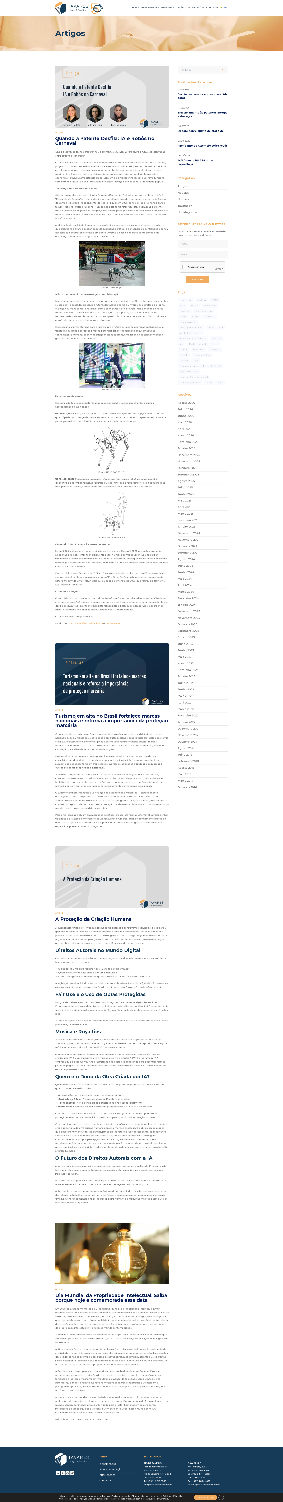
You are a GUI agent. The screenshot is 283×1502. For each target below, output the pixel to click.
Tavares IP (185, 205)
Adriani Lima (96, 623)
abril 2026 (184, 429)
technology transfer (190, 382)
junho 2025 (186, 494)
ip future (216, 338)
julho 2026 (185, 409)
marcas (183, 349)
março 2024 (186, 591)
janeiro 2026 (186, 448)
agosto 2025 (186, 481)
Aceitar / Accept (205, 1497)
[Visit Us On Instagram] (67, 1473)
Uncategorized (188, 212)
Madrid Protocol (197, 344)
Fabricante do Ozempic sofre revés (203, 145)
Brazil (182, 305)
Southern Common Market (194, 377)
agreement (186, 300)
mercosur (215, 349)
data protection (204, 311)
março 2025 (186, 513)
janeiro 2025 (186, 526)
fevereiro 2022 (188, 715)
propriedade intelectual (192, 366)
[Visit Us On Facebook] (62, 1473)
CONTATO (105, 1480)
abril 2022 (184, 702)
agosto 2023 (186, 637)
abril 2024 (185, 585)
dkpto (195, 316)
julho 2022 (185, 683)
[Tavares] (79, 7)
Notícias (183, 192)
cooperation (210, 305)
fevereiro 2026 (188, 442)
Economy (209, 316)
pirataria (184, 360)
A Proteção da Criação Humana (93, 919)
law (181, 344)
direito (183, 316)
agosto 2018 (186, 767)
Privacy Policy (162, 1499)
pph (196, 360)
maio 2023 (185, 657)
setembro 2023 (188, 630)
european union (188, 322)
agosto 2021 (186, 748)
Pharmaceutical (202, 355)
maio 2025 (184, 500)
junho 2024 (186, 572)
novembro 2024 (189, 539)
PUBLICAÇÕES (107, 1475)
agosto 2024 (186, 559)
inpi (221, 327)
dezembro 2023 (189, 611)
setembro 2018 (188, 761)
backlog (202, 300)
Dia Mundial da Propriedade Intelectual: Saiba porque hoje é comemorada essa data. (111, 1297)
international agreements (193, 338)
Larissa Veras (112, 623)
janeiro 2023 (186, 676)
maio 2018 (184, 774)
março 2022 (186, 709)
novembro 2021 (189, 735)
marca (215, 344)
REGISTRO (215, 366)
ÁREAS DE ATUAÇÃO (110, 1469)
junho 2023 (186, 650)
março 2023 (186, 663)
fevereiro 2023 (188, 670)
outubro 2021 (187, 741)
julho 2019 (185, 754)
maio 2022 (185, 696)
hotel (210, 327)
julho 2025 (185, 487)
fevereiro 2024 (188, 598)
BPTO (215, 300)
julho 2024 (185, 565)
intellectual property (190, 333)
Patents (184, 355)
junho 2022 (186, 689)
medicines (198, 349)
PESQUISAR (224, 69)
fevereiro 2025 (188, 520)
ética (220, 382)
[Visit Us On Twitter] (72, 1473)
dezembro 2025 (189, 455)
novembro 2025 (189, 461)
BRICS (194, 305)
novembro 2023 (189, 618)
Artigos (59, 132)
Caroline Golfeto (78, 623)
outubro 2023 (187, 624)
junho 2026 (186, 416)
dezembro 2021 (189, 728)
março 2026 (186, 435)
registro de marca (189, 371)
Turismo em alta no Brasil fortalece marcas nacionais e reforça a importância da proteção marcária (111, 720)
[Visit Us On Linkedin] (57, 1473)
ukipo (209, 382)
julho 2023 (185, 644)
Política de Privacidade (173, 1496)
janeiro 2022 (186, 722)
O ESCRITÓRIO (107, 1464)
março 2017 (185, 780)
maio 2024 (185, 578)
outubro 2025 (187, 468)
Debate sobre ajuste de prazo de (201, 131)
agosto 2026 (186, 402)
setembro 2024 (188, 552)
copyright (185, 311)
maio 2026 (185, 422)
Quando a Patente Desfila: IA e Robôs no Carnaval (104, 141)
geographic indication (191, 327)
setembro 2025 (188, 474)
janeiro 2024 (187, 604)
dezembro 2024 (189, 533)
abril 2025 (184, 507)
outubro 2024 (188, 546)
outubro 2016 (187, 787)
